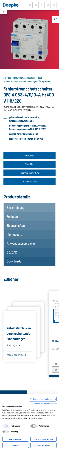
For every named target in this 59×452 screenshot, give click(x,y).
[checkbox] (5, 426)
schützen (7, 77)
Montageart (14, 234)
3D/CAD (12, 252)
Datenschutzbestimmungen (45, 403)
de (42, 5)
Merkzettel (29, 155)
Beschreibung (15, 208)
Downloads (14, 261)
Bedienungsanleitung (29, 172)
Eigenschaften (16, 225)
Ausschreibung (29, 181)
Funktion (12, 217)
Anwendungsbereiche (21, 243)
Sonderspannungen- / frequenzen (35, 81)
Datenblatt (29, 164)
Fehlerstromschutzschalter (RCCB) (28, 77)
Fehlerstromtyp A (11, 81)
